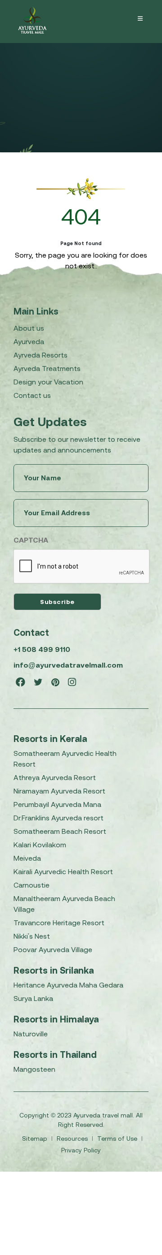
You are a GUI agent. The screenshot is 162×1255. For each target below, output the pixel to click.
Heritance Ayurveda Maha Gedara (68, 985)
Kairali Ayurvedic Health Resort (63, 871)
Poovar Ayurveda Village (53, 949)
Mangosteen (34, 1069)
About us (29, 328)
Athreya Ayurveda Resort (55, 777)
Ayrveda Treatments (47, 368)
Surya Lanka (33, 998)
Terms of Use (118, 1138)
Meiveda (27, 858)
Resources (73, 1138)
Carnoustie (32, 885)
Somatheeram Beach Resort (60, 831)
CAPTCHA (31, 540)
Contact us (32, 395)
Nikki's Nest (32, 936)
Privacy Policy (81, 1150)
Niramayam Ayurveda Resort (59, 791)
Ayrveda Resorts (41, 355)
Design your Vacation (48, 382)
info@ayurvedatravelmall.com (68, 665)
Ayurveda (29, 341)
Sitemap (35, 1138)
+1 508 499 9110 (42, 649)
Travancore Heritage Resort (59, 923)
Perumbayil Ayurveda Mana (57, 804)
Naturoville (31, 1034)
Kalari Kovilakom (40, 845)
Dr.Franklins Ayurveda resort (59, 818)
